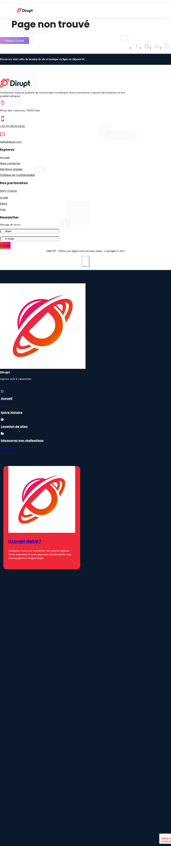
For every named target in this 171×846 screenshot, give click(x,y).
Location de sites (14, 426)
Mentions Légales (11, 169)
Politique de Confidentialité (17, 175)
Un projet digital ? (24, 541)
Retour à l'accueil (15, 40)
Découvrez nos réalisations (22, 440)
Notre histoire (11, 412)
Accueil (5, 157)
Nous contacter (10, 163)
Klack (3, 204)
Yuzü (3, 209)
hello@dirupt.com (11, 142)
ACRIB (4, 198)
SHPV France (8, 191)
